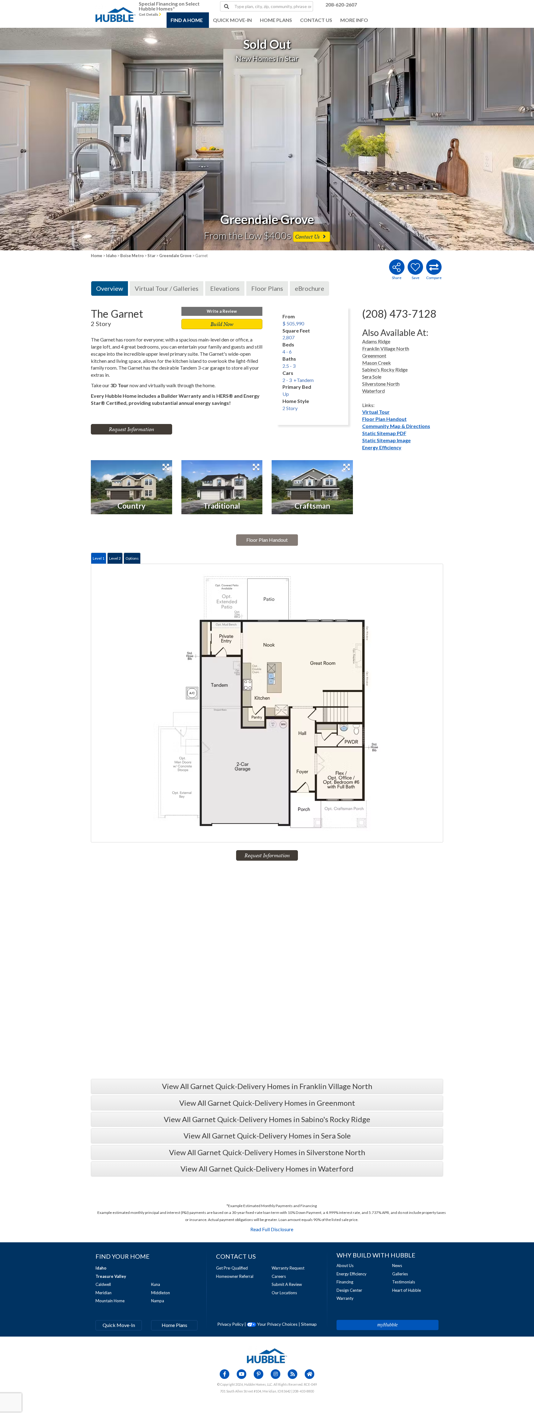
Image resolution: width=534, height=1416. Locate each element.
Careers (279, 1276)
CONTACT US (316, 20)
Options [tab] (132, 558)
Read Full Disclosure (271, 1229)
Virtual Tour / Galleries (166, 288)
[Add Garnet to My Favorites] (415, 267)
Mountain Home (110, 1300)
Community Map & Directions (396, 426)
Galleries (400, 1273)
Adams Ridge (376, 341)
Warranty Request (288, 1267)
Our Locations (284, 1292)
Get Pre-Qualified (232, 1267)
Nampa (157, 1300)
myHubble (387, 1324)
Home (96, 255)
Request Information (131, 429)
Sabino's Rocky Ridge (385, 369)
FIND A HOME (187, 20)
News (397, 1265)
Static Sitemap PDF (384, 433)
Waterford (373, 391)
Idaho (111, 255)
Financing (345, 1281)
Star (151, 255)
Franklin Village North (385, 348)
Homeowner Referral (234, 1276)
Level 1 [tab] (98, 558)
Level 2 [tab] (115, 558)
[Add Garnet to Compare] (434, 267)
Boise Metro (132, 255)
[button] (53, 139)
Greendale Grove (175, 255)
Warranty (345, 1298)
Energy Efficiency (381, 447)
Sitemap (309, 1324)
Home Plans (174, 1325)
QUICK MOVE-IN (232, 20)
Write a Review (222, 311)
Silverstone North (381, 384)
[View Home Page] (267, 1355)
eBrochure (309, 288)
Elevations (224, 288)
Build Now (221, 324)
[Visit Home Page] (115, 7)
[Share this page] (396, 267)
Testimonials (403, 1281)
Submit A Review (287, 1284)
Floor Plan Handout (384, 419)
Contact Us (308, 236)
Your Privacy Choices (277, 1324)
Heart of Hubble (406, 1290)
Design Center (349, 1290)
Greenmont (374, 355)
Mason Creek (376, 363)
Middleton (160, 1292)
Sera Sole (371, 376)
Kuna (155, 1284)
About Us (345, 1265)
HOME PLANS (276, 20)
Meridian (103, 1292)
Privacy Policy (230, 1324)
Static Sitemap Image (386, 440)
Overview (109, 288)
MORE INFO (354, 20)
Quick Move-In (119, 1325)
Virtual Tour (376, 412)
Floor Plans (267, 288)
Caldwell (103, 1284)
